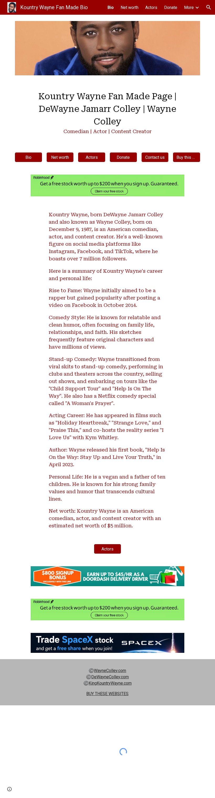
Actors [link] (151, 7)
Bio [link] (111, 7)
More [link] (189, 7)
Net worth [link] (129, 7)
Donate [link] (170, 7)
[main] (107, 114)
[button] (208, 7)
